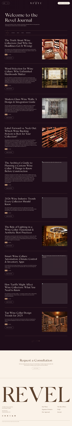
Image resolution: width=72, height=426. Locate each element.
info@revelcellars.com (6, 412)
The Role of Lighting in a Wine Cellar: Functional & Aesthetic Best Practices (19, 230)
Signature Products (47, 409)
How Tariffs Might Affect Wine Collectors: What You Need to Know (20, 287)
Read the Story (9, 57)
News (18, 32)
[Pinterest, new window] (7, 415)
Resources (28, 32)
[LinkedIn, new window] (15, 415)
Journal (59, 412)
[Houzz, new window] (12, 415)
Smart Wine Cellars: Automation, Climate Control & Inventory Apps (21, 259)
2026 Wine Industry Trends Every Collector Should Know (20, 202)
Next (39, 340)
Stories (13, 32)
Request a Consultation (63, 3)
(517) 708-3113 (4, 410)
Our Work (45, 407)
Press (22, 32)
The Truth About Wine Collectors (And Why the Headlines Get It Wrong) (18, 43)
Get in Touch (36, 368)
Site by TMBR (17, 421)
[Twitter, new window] (10, 415)
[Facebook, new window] (5, 415)
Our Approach (46, 412)
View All (7, 32)
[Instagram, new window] (2, 415)
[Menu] (6, 3)
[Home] (36, 3)
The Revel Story (61, 407)
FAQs (58, 409)
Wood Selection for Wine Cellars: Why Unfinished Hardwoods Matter (19, 72)
